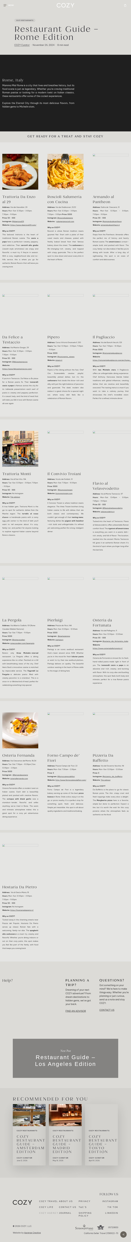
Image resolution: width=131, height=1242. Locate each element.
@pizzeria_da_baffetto (112, 776)
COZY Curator (22, 45)
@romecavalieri (18, 640)
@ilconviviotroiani (65, 490)
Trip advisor (15, 497)
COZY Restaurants (25, 20)
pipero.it (58, 360)
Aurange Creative (32, 1232)
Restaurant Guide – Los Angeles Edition (65, 1058)
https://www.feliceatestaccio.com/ (17, 369)
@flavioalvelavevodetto (112, 508)
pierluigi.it (59, 640)
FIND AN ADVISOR (76, 1011)
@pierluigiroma (64, 636)
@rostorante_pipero (65, 357)
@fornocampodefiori (66, 776)
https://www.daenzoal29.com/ (23, 225)
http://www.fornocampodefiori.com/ (70, 780)
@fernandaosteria (20, 775)
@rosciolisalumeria (65, 218)
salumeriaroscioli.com (65, 221)
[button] (9, 5)
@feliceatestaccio (20, 362)
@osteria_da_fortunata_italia (115, 641)
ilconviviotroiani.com (63, 493)
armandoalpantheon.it (110, 225)
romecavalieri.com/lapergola (22, 643)
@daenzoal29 (18, 221)
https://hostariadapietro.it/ (22, 910)
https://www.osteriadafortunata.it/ (108, 648)
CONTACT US (106, 1010)
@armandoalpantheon (112, 221)
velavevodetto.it (107, 512)
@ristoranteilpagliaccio (112, 353)
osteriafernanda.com (19, 778)
